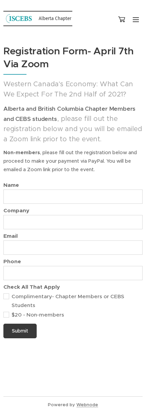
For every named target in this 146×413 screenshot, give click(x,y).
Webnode (87, 405)
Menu (136, 19)
